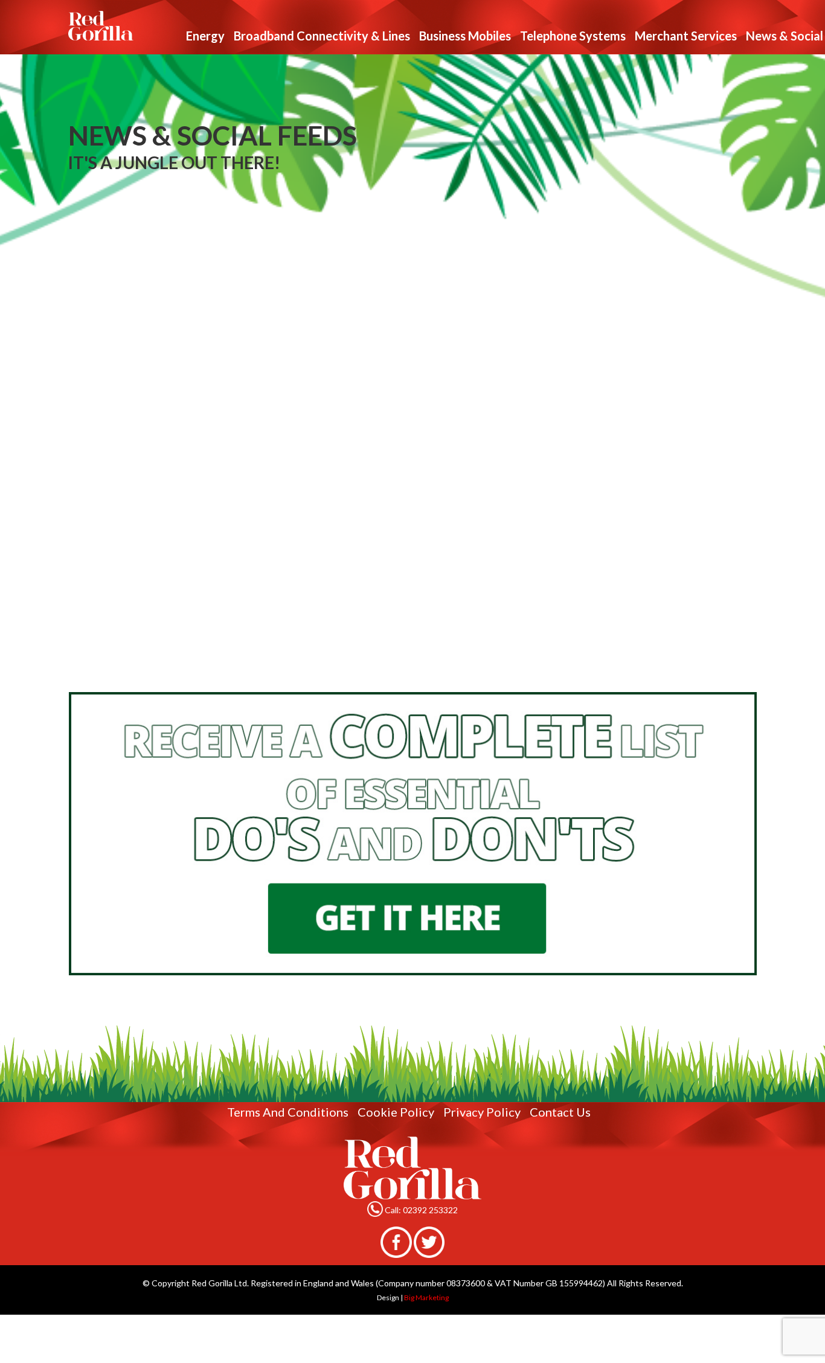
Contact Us (560, 1112)
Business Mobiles (465, 35)
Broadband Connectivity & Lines (322, 35)
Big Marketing (426, 1297)
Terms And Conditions (287, 1112)
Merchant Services (686, 35)
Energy (205, 35)
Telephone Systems (573, 35)
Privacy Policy (482, 1112)
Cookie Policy (396, 1112)
